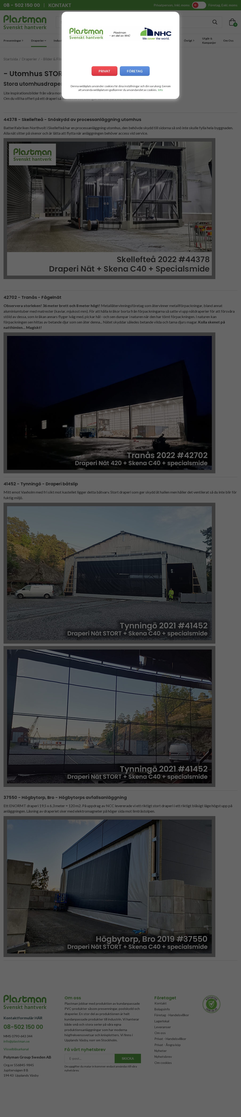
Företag (135, 71)
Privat (104, 71)
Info (160, 89)
